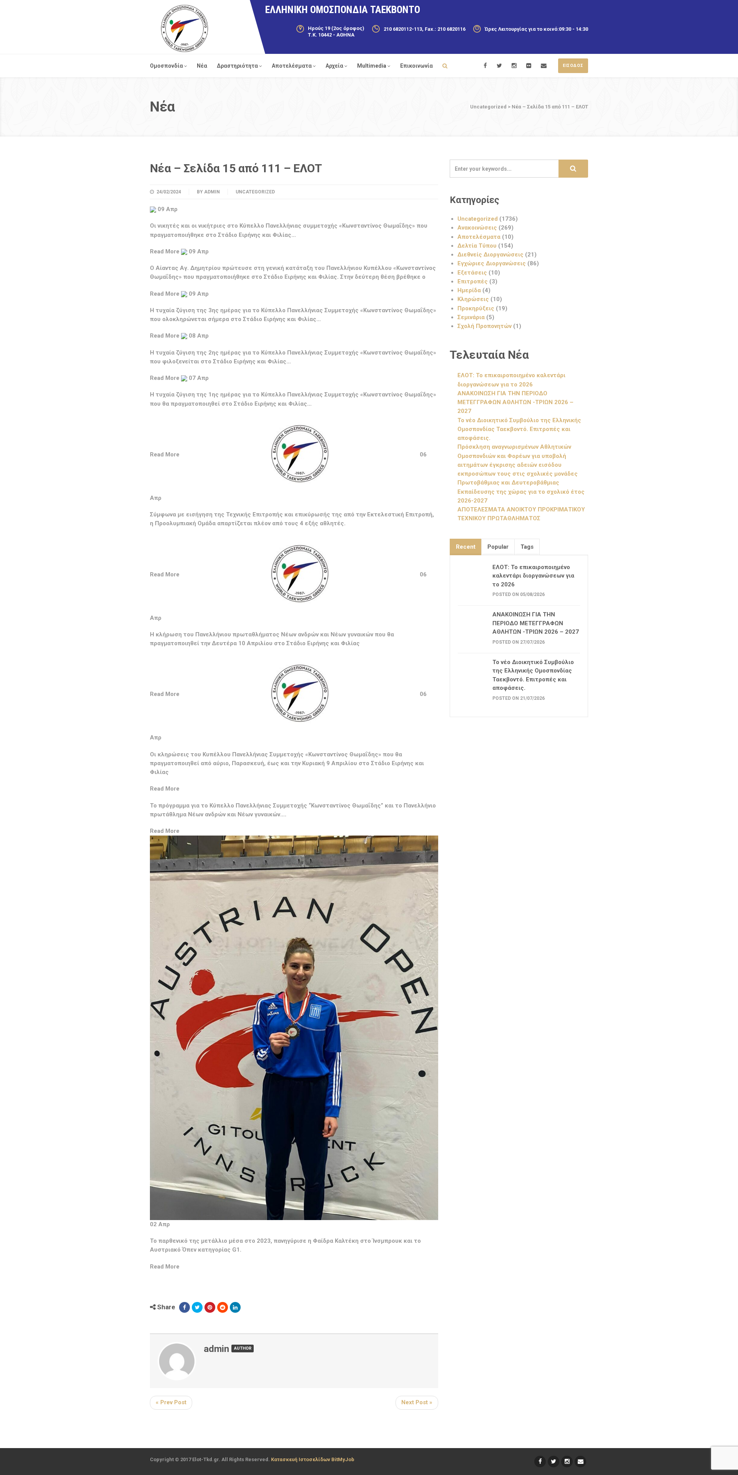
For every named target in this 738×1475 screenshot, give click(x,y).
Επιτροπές (472, 281)
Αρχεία (334, 66)
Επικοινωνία (416, 66)
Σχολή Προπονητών (484, 326)
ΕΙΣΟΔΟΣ (573, 65)
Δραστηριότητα (237, 66)
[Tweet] (197, 1307)
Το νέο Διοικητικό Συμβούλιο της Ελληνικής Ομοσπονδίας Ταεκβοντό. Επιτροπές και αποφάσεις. (519, 429)
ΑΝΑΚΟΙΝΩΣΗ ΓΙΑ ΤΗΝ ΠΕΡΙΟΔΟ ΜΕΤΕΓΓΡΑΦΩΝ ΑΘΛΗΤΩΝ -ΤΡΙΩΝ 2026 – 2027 (515, 402)
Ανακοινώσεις (477, 227)
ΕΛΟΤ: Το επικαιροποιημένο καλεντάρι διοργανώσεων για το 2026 (533, 576)
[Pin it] (209, 1307)
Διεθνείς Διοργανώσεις (490, 254)
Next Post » (416, 1402)
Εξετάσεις (472, 272)
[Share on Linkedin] (235, 1307)
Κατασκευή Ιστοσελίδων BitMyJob (312, 1459)
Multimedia (371, 66)
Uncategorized (255, 192)
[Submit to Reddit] (222, 1307)
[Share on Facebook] (184, 1307)
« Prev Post (171, 1402)
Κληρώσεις (473, 299)
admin (212, 192)
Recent (465, 546)
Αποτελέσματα (292, 66)
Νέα (202, 66)
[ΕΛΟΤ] (184, 28)
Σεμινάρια (471, 317)
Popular (498, 546)
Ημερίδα (469, 290)
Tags (527, 546)
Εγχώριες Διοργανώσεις (491, 263)
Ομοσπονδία (166, 66)
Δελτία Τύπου (477, 245)
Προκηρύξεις (475, 308)
